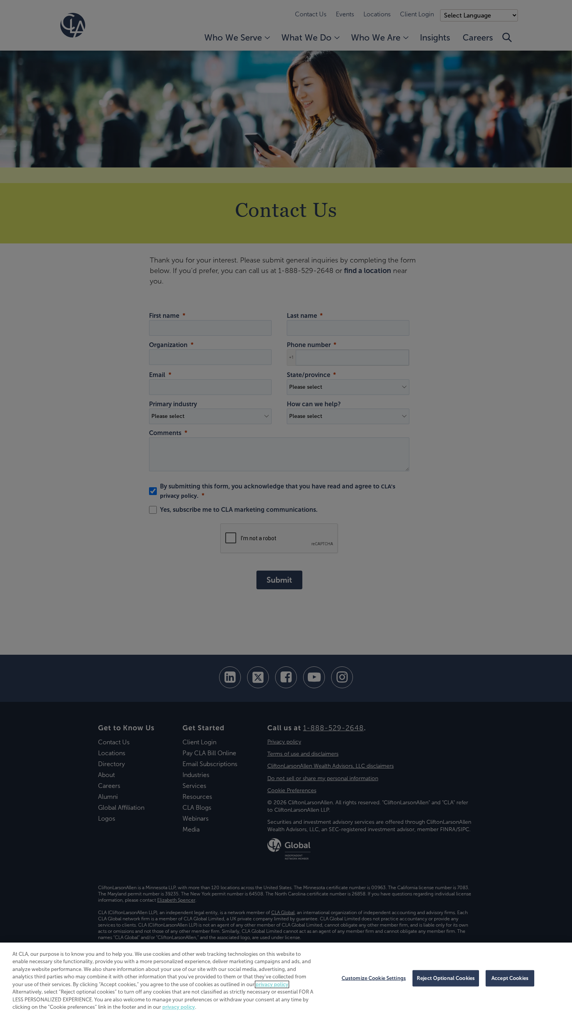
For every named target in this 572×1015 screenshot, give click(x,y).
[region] (286, 979)
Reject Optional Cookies (446, 978)
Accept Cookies (509, 978)
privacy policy (272, 984)
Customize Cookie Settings (374, 978)
